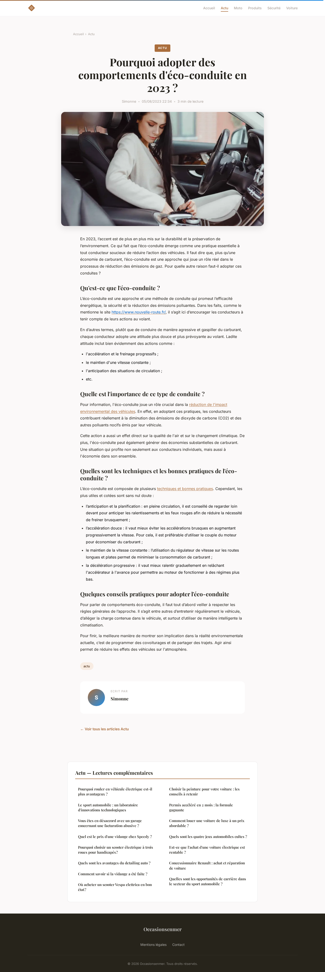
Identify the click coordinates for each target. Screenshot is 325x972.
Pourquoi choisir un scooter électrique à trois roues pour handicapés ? (115, 850)
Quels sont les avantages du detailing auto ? (114, 863)
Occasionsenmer (162, 929)
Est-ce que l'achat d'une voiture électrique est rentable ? (207, 850)
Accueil (209, 8)
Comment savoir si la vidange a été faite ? (112, 873)
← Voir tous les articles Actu (104, 729)
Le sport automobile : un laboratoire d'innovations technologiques (108, 807)
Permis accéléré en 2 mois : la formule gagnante (201, 807)
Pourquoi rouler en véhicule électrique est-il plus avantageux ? (115, 791)
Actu (224, 8)
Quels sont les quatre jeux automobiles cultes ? (208, 836)
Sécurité (274, 8)
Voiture (292, 8)
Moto (238, 8)
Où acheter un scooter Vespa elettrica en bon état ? (115, 887)
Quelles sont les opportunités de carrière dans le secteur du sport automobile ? (207, 881)
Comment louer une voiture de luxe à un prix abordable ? (206, 823)
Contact (178, 945)
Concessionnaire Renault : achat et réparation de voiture (207, 865)
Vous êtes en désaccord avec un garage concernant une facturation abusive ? (110, 823)
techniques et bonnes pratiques (185, 488)
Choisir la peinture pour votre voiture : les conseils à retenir (204, 791)
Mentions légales (153, 945)
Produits (255, 8)
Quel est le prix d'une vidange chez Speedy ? (115, 836)
